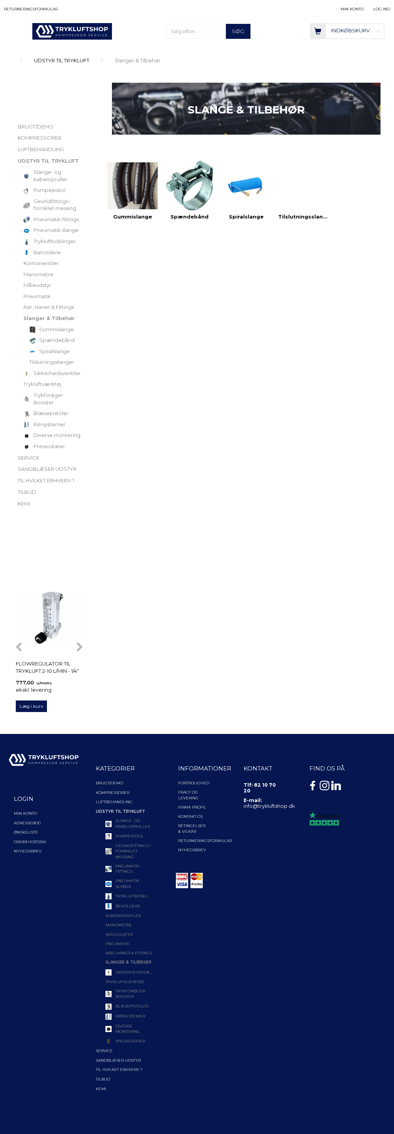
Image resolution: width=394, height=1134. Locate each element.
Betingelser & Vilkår (191, 828)
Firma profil (192, 807)
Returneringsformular (31, 9)
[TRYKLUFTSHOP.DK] (72, 31)
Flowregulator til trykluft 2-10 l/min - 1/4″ (47, 667)
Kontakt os (190, 816)
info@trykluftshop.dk (269, 806)
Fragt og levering (188, 795)
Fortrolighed (193, 782)
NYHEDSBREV (192, 849)
